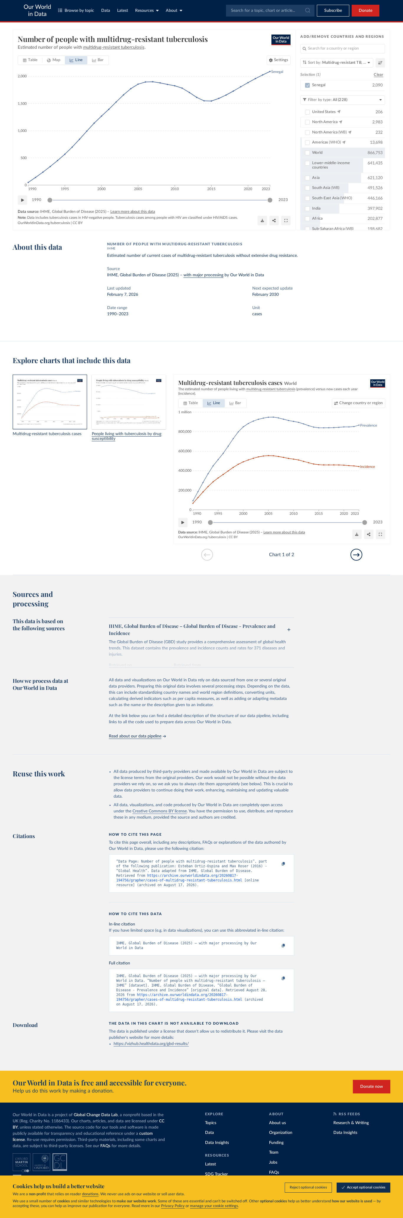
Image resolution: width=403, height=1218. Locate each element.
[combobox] (270, 11)
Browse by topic (79, 11)
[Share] (274, 220)
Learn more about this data (132, 212)
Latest (122, 11)
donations (90, 1194)
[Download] (262, 220)
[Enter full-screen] (286, 220)
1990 (36, 200)
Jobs (273, 1162)
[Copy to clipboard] (277, 864)
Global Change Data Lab (96, 1115)
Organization (280, 1133)
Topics (210, 1123)
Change (361, 403)
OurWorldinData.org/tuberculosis (44, 223)
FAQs (105, 1146)
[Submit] (307, 10)
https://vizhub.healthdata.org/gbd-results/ (151, 1044)
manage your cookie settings (214, 1206)
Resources (144, 11)
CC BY (78, 223)
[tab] (30, 60)
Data (105, 11)
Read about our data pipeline (135, 736)
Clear (378, 75)
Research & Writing (351, 1123)
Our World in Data (37, 10)
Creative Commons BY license (159, 811)
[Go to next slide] (356, 555)
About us (277, 1123)
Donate (365, 11)
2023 (283, 200)
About (171, 11)
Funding (276, 1143)
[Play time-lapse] (22, 200)
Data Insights (217, 1143)
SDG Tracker (216, 1174)
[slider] (50, 200)
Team (274, 1152)
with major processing (203, 275)
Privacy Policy (173, 1206)
